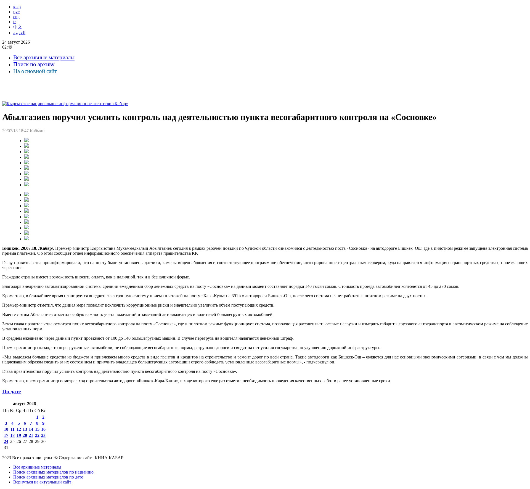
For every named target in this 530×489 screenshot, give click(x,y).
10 (6, 429)
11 (12, 429)
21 (31, 435)
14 (31, 429)
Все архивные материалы (44, 57)
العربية (19, 32)
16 (43, 429)
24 (6, 441)
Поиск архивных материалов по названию (53, 472)
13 (25, 429)
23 (43, 435)
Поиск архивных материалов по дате (48, 477)
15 (37, 429)
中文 (17, 27)
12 (19, 429)
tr (14, 21)
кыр (17, 6)
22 (37, 435)
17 (6, 435)
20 (25, 435)
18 (12, 435)
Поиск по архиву (34, 64)
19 (19, 435)
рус (16, 11)
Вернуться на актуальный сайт (42, 482)
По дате (11, 391)
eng (16, 16)
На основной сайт (35, 71)
